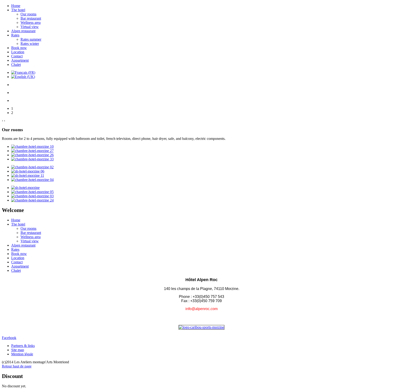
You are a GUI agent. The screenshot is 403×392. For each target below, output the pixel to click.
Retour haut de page (16, 366)
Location (17, 52)
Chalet (16, 65)
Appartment (20, 60)
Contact (17, 56)
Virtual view (30, 27)
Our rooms (28, 14)
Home (15, 6)
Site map (17, 350)
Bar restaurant (31, 18)
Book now (19, 48)
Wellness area (31, 23)
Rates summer (31, 39)
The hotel (18, 10)
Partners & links (23, 346)
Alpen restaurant (23, 31)
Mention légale (22, 354)
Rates (15, 35)
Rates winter (30, 44)
